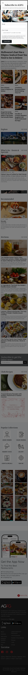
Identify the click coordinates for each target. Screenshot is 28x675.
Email (3, 24)
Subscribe (7, 41)
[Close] (3, 3)
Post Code (5, 30)
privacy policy (12, 38)
